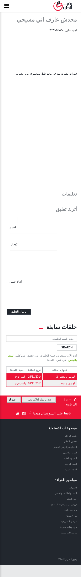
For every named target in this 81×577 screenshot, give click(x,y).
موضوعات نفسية (69, 532)
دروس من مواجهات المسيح (64, 504)
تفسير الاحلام (70, 441)
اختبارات (73, 487)
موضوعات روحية (69, 521)
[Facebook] (30, 413)
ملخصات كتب (70, 510)
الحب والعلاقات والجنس (66, 493)
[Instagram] (24, 413)
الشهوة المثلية (70, 458)
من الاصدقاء (71, 515)
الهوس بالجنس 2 (66, 376)
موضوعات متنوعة (68, 527)
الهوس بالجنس (67, 383)
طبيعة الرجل (71, 435)
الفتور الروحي (70, 464)
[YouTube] (18, 413)
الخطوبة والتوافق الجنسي (65, 447)
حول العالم (72, 499)
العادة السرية (71, 469)
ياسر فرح (20, 376)
